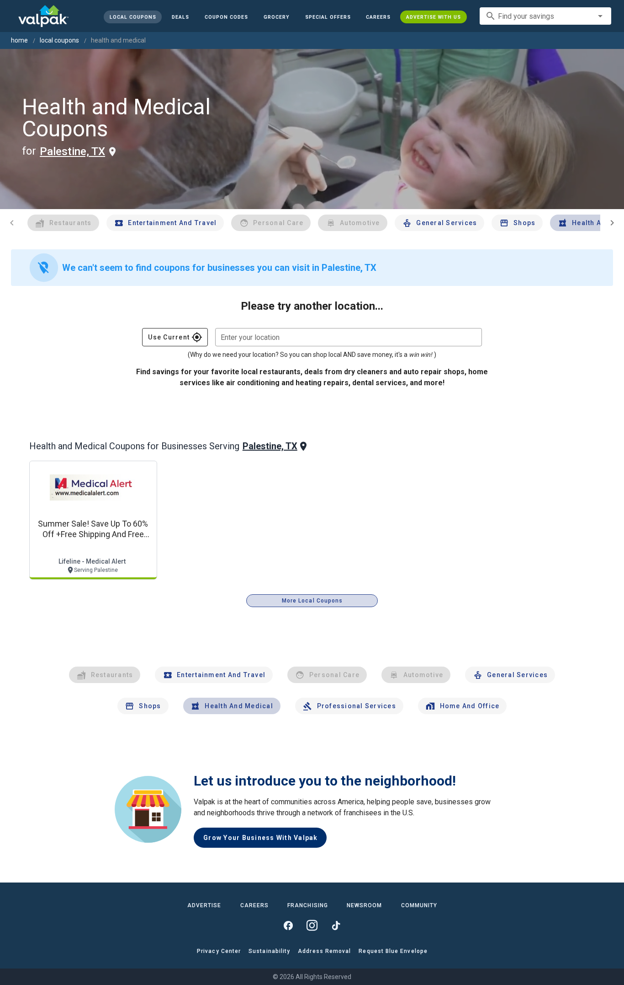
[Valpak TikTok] (336, 925)
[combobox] (545, 16)
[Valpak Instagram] (312, 925)
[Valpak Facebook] (288, 925)
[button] (327, 17)
